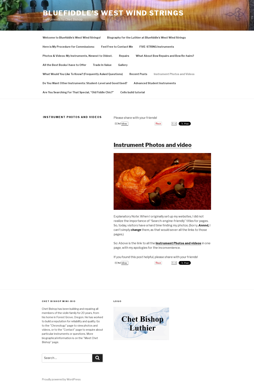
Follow (123, 123)
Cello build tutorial (132, 92)
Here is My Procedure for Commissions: (69, 46)
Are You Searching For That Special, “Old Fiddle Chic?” (78, 92)
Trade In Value (102, 64)
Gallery (123, 64)
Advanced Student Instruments (155, 83)
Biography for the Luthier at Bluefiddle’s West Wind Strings (146, 37)
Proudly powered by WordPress (61, 379)
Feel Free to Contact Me (117, 46)
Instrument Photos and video (153, 144)
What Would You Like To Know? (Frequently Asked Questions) (83, 74)
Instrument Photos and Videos (174, 74)
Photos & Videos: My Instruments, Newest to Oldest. (77, 55)
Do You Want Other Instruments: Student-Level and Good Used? (85, 83)
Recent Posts (138, 74)
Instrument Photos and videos (178, 243)
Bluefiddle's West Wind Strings (113, 13)
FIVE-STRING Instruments (156, 46)
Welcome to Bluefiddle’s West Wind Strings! (72, 37)
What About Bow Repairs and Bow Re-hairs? (165, 55)
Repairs (124, 55)
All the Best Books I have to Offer (64, 64)
